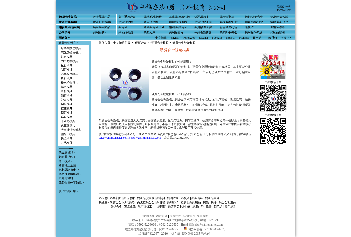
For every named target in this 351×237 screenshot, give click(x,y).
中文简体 (161, 37)
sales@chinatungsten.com (113, 137)
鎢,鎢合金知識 (279, 16)
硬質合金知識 (203, 22)
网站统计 (206, 233)
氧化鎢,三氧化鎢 (179, 16)
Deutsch (230, 37)
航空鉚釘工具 (146, 206)
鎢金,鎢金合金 (229, 22)
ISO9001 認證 (284, 10)
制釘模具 (66, 69)
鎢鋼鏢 (161, 206)
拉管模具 (66, 65)
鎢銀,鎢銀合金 (279, 22)
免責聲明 (202, 216)
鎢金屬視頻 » (67, 152)
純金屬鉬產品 (101, 27)
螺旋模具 (66, 104)
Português (189, 37)
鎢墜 (209, 206)
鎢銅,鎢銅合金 (254, 16)
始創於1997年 (284, 6)
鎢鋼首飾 (198, 206)
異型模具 (66, 138)
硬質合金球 (151, 22)
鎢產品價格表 (145, 198)
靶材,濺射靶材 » (69, 169)
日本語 (257, 37)
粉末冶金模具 (69, 82)
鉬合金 (122, 27)
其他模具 (66, 142)
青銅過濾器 (277, 27)
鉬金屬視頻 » (67, 156)
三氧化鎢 (130, 206)
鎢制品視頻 (125, 32)
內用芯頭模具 (69, 61)
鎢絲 (206, 202)
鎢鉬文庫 (149, 32)
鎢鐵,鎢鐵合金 (254, 22)
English (175, 37)
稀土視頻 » (65, 161)
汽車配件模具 (69, 74)
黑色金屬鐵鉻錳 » (70, 174)
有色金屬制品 (228, 27)
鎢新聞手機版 (228, 32)
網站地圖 (148, 216)
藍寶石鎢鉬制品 (191, 202)
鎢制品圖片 (176, 32)
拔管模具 (66, 78)
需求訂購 (161, 216)
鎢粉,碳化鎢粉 (153, 16)
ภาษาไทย (272, 37)
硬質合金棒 (125, 22)
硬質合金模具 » (68, 42)
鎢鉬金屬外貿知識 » (71, 182)
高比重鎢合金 (127, 16)
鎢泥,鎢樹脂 (201, 16)
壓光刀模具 (68, 134)
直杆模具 (66, 91)
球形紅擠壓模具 (71, 48)
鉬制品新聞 (277, 32)
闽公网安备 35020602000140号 (206, 229)
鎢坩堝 (160, 202)
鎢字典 (160, 198)
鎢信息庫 (129, 198)
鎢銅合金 (116, 206)
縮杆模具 (66, 95)
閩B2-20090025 (168, 229)
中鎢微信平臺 (273, 82)
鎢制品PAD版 (253, 32)
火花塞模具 (68, 125)
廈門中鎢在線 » (68, 191)
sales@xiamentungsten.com (145, 137)
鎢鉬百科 (197, 198)
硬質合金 (141, 42)
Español (203, 37)
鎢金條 (185, 206)
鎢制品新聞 (100, 32)
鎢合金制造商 (227, 202)
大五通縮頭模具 (71, 130)
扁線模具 (66, 117)
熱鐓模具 (66, 87)
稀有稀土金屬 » (68, 165)
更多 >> (286, 37)
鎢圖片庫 (173, 198)
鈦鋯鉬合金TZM (154, 27)
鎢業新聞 (115, 198)
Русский (217, 37)
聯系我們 (175, 216)
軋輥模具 (66, 56)
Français (244, 37)
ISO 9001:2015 (191, 233)
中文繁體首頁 (121, 42)
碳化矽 (249, 27)
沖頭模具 (66, 99)
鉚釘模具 (66, 112)
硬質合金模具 (160, 42)
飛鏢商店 (173, 206)
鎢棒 (214, 202)
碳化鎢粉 (129, 202)
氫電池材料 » (67, 178)
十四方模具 (68, 121)
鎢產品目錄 (212, 198)
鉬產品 (218, 206)
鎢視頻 (185, 198)
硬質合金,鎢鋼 (102, 22)
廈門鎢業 (230, 206)
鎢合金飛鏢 (227, 16)
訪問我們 (189, 216)
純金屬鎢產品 (101, 16)
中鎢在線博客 (203, 32)
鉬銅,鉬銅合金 (178, 27)
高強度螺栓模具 (71, 52)
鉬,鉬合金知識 (203, 27)
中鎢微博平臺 (273, 115)
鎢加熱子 (173, 202)
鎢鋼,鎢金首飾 (178, 22)
